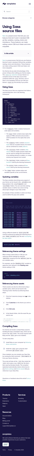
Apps (4, 406)
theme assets (20, 369)
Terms (4, 450)
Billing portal (6, 421)
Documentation (7, 416)
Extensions (6, 401)
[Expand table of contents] (28, 53)
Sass (4, 36)
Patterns (5, 403)
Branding (21, 398)
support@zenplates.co (9, 426)
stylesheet (11, 75)
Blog (4, 418)
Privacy (10, 450)
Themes (5, 398)
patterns (24, 146)
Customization (22, 401)
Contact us (6, 423)
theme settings (9, 369)
